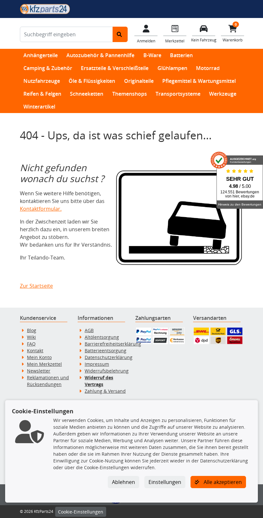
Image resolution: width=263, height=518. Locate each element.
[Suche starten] (120, 34)
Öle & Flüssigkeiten (92, 80)
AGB (89, 330)
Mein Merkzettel (44, 364)
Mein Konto (39, 357)
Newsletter (38, 371)
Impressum (97, 364)
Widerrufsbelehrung (107, 371)
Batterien (181, 55)
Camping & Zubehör (47, 68)
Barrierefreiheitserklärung (113, 344)
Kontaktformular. (41, 208)
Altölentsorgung (102, 337)
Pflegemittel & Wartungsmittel (199, 80)
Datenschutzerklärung (108, 357)
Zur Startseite (36, 285)
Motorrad (208, 68)
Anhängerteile (40, 55)
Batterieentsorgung (105, 350)
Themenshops (129, 93)
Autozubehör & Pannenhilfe (100, 55)
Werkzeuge (222, 93)
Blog (31, 330)
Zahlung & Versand (105, 391)
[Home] (45, 8)
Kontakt (35, 350)
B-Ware (152, 55)
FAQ (31, 344)
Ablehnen (123, 482)
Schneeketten (86, 93)
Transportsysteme (178, 93)
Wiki (31, 337)
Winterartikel (39, 106)
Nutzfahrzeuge (41, 80)
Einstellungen (164, 482)
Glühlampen (172, 68)
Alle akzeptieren (222, 482)
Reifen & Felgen (42, 93)
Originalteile (139, 80)
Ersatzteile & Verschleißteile (114, 68)
